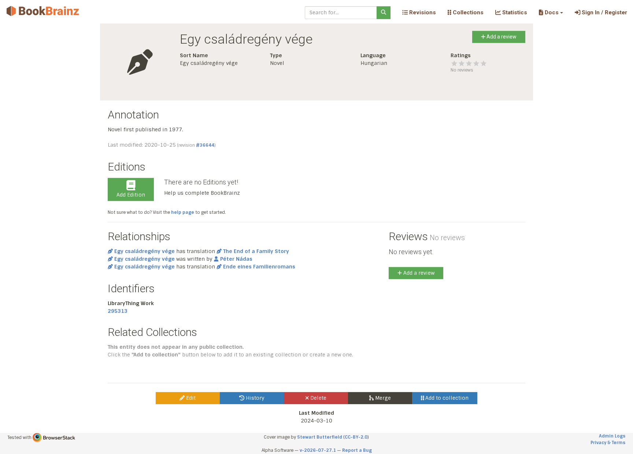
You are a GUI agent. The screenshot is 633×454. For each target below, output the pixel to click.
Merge (382, 398)
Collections (467, 12)
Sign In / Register (603, 12)
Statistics (514, 12)
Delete (317, 398)
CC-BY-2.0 (356, 437)
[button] (551, 12)
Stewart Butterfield (319, 437)
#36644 (205, 145)
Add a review (501, 37)
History (254, 398)
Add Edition (130, 194)
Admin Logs (612, 436)
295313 (117, 311)
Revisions (422, 12)
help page (182, 212)
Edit (190, 398)
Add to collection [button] (446, 398)
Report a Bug (357, 450)
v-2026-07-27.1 (318, 450)
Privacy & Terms (608, 443)
